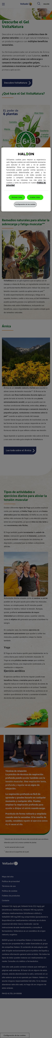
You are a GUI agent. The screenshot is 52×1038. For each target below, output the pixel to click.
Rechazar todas (17, 197)
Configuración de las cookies (25, 204)
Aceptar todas (35, 197)
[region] (26, 179)
